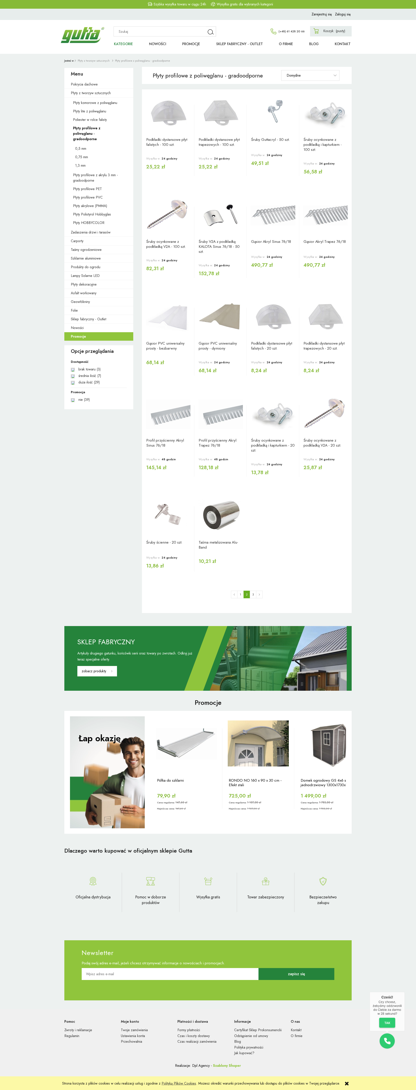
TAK (387, 1023)
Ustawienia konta (133, 1035)
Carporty (77, 240)
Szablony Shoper (227, 1065)
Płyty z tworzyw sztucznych (91, 92)
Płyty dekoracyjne (84, 284)
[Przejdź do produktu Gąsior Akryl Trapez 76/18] (325, 215)
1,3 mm (80, 165)
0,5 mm (80, 148)
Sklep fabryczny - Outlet (88, 319)
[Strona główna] (84, 30)
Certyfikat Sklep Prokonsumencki (258, 1030)
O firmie (296, 1035)
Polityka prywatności (248, 1047)
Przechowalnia (131, 1041)
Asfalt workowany (83, 293)
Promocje (78, 336)
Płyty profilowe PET (87, 188)
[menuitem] (123, 44)
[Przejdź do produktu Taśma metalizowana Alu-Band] (220, 516)
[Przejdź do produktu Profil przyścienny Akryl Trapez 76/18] (220, 414)
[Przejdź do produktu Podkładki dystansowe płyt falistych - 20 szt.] (273, 317)
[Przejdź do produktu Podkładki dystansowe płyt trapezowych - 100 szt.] (220, 113)
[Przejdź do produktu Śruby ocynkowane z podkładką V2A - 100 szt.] (168, 215)
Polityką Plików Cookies (179, 1083)
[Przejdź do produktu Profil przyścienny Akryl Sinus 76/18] (168, 414)
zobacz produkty (94, 671)
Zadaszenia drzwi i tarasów (90, 232)
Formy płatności (188, 1030)
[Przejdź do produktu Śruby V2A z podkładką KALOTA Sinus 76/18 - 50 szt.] (220, 215)
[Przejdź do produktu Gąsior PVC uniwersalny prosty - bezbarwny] (168, 317)
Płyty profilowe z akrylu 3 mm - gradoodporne (95, 178)
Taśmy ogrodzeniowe (86, 249)
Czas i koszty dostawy (193, 1035)
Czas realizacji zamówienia (196, 1041)
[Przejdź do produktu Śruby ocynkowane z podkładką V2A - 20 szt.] (325, 414)
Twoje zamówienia (134, 1030)
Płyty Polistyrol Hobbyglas (92, 214)
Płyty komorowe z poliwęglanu (95, 102)
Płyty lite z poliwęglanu (89, 111)
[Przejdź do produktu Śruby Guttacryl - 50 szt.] (273, 113)
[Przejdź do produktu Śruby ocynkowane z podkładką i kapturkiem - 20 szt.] (273, 414)
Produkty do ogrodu (85, 267)
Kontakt (296, 1030)
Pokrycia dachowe (84, 84)
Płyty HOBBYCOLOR (88, 222)
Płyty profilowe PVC (88, 197)
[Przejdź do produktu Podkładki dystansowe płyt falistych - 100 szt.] (168, 113)
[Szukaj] (211, 31)
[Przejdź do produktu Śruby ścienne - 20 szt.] (168, 516)
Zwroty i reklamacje (78, 1030)
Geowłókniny (80, 301)
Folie (74, 310)
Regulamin (71, 1035)
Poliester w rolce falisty (90, 119)
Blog (237, 1041)
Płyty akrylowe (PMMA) (90, 205)
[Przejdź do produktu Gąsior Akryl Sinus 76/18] (273, 215)
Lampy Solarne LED (85, 275)
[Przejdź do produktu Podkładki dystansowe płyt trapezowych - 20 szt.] (325, 317)
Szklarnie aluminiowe (86, 258)
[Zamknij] (405, 992)
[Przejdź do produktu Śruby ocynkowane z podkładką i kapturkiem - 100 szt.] (325, 113)
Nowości (77, 327)
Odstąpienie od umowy (251, 1035)
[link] (99, 369)
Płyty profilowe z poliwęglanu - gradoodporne (86, 133)
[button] (387, 1041)
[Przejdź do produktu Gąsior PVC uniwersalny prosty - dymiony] (220, 317)
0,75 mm (81, 157)
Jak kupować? (244, 1053)
